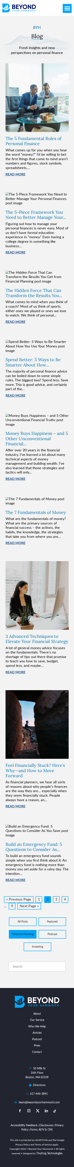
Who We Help (37, 1026)
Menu (67, 8)
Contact (37, 1052)
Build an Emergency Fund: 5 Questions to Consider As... (34, 847)
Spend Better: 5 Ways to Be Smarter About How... (33, 362)
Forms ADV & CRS (41, 1129)
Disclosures (46, 1125)
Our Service (37, 1020)
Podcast (52, 934)
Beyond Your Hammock (19, 8)
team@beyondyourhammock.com (39, 1102)
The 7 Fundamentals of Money (36, 512)
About (37, 1013)
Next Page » (29, 907)
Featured (52, 921)
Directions (39, 1085)
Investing (37, 946)
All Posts (23, 921)
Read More (15, 174)
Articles (37, 1033)
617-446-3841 (39, 1093)
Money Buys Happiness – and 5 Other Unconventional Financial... (37, 438)
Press (37, 1045)
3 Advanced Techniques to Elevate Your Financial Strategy (37, 638)
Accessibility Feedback (24, 1125)
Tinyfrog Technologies (49, 1153)
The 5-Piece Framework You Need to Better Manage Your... (36, 214)
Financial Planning (23, 934)
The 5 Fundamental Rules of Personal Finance (33, 141)
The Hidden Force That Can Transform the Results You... (34, 293)
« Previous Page (18, 900)
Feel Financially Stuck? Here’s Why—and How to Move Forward (35, 770)
